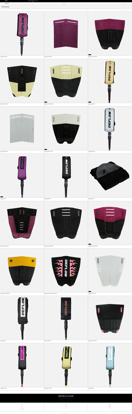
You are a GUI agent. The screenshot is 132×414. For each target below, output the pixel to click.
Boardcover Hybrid (91, 198)
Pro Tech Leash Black (47, 340)
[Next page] (69, 393)
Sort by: (120, 10)
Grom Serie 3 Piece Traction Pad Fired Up (50, 293)
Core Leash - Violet (3, 198)
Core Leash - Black (3, 340)
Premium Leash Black (47, 198)
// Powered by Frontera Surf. (68, 413)
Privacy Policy (22, 409)
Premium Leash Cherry (3, 56)
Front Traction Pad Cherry (48, 56)
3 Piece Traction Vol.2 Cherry (92, 56)
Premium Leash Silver (91, 151)
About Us (66, 406)
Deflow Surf (64, 413)
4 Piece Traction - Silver (92, 293)
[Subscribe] (71, 400)
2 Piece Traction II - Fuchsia (92, 340)
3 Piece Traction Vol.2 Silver (48, 151)
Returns (22, 406)
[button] (54, 3)
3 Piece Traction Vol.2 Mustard (5, 293)
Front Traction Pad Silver (4, 151)
